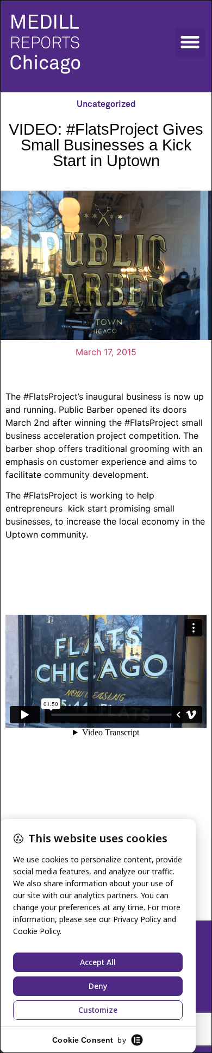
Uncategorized (106, 104)
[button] (190, 42)
